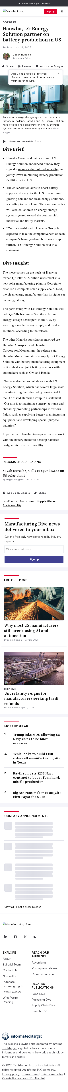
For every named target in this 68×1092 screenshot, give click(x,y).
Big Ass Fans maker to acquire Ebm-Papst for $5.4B (37, 795)
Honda (45, 372)
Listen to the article (25, 141)
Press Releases (12, 992)
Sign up (51, 11)
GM (31, 372)
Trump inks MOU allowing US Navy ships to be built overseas (36, 739)
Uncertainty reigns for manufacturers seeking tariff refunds (31, 698)
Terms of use (30, 1074)
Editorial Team (12, 964)
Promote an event (43, 974)
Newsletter (9, 976)
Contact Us (10, 970)
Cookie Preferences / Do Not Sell (23, 1078)
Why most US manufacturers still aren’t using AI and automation (31, 630)
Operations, (27, 501)
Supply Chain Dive (43, 1005)
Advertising (39, 962)
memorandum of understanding (38, 169)
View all (9, 907)
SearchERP (39, 1011)
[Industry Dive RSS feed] (34, 937)
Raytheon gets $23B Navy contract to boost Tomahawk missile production (36, 777)
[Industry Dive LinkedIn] (5, 937)
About (7, 958)
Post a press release (28, 907)
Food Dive (38, 994)
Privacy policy (11, 1074)
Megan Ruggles (22, 54)
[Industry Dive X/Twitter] (25, 937)
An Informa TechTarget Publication (34, 3)
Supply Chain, (46, 501)
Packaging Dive (41, 999)
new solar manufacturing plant (23, 283)
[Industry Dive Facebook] (15, 937)
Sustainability (12, 505)
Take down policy (52, 1074)
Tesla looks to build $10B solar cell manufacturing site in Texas (37, 758)
